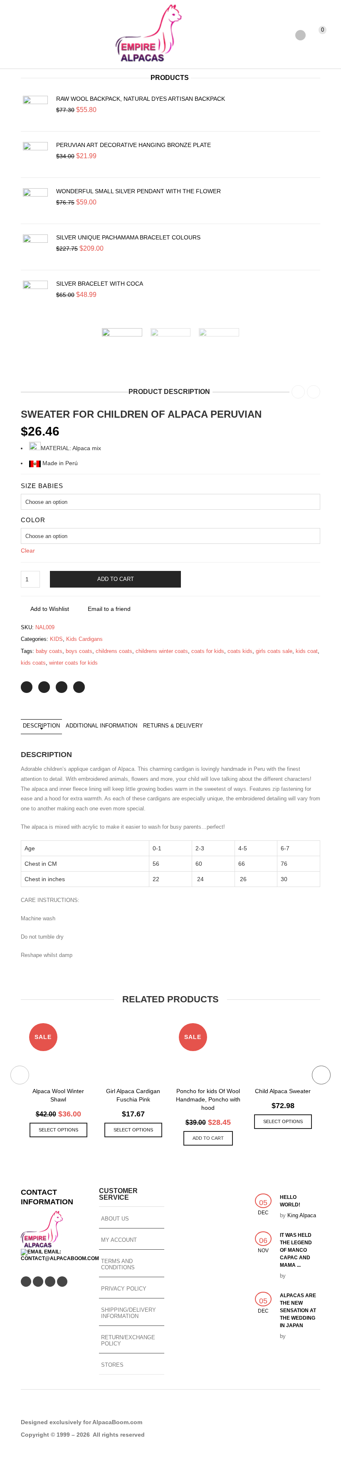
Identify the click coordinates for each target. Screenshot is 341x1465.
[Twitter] (26, 687)
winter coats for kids (73, 663)
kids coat (307, 651)
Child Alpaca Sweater (283, 1091)
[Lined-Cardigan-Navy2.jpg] (122, 348)
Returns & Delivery (173, 726)
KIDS (56, 639)
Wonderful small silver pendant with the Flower (138, 191)
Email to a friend (109, 608)
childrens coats (114, 651)
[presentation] (91, 348)
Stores (112, 1365)
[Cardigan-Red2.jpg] (219, 348)
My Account (119, 1240)
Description (41, 726)
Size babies (42, 486)
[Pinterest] (61, 687)
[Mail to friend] (79, 687)
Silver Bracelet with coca (99, 283)
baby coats (49, 651)
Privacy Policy (123, 1289)
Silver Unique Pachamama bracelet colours (128, 237)
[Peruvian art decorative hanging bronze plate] (35, 154)
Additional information (101, 726)
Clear (28, 550)
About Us (115, 1219)
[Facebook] (44, 687)
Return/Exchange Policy (128, 1340)
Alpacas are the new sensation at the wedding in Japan (298, 1310)
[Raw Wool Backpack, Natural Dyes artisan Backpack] (35, 108)
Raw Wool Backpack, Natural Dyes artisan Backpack (140, 98)
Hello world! (290, 1201)
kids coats (33, 663)
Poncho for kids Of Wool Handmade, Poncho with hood (208, 1099)
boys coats (79, 651)
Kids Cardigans (84, 639)
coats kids (239, 651)
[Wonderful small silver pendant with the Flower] (35, 200)
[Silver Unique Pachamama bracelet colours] (35, 247)
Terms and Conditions (118, 1264)
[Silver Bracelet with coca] (35, 293)
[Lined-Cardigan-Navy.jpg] (171, 348)
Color (33, 520)
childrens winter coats (162, 651)
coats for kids (207, 651)
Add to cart (115, 579)
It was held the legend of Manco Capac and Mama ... (296, 1250)
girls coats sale (274, 651)
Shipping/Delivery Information (128, 1313)
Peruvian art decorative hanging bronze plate (133, 145)
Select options (58, 1129)
